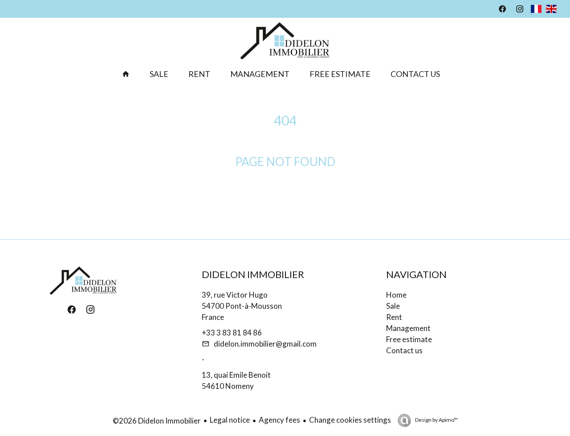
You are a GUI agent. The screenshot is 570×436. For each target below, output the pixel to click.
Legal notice (230, 419)
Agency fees (279, 419)
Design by (436, 419)
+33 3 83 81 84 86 (232, 332)
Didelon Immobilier (253, 274)
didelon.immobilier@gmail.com (265, 343)
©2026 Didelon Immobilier (157, 420)
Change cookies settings (350, 419)
